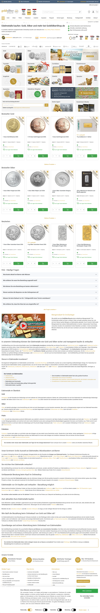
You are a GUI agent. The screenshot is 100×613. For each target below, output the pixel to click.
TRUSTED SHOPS (27, 351)
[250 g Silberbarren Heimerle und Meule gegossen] (87, 179)
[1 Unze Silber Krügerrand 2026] (13, 179)
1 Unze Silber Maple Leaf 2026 (36, 190)
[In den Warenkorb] (18, 155)
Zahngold (23, 470)
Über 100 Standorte (25, 1)
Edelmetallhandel (24, 349)
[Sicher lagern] (62, 105)
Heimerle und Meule (18, 460)
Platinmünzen (7, 425)
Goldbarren (18, 366)
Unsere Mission (56, 574)
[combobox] (60, 11)
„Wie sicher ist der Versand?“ (18, 536)
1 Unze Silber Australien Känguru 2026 (61, 191)
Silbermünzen (25, 366)
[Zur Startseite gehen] (10, 11)
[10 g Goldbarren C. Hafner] (87, 125)
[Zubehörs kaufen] (62, 80)
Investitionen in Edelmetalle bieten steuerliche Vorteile (66, 381)
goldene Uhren (31, 470)
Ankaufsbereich (65, 470)
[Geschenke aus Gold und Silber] (38, 67)
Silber (48, 29)
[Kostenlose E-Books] (87, 105)
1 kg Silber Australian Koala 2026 (37, 244)
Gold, (14, 107)
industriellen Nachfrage (25, 409)
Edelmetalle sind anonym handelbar (62, 377)
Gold (45, 29)
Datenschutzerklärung (57, 583)
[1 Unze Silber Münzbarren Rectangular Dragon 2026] (62, 233)
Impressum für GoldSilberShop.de (60, 578)
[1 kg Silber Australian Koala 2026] (38, 233)
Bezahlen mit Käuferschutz (44, 1)
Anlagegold (5, 397)
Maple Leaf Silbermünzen (75, 456)
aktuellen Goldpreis (16, 509)
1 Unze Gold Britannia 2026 (10, 137)
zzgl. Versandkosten (10, 146)
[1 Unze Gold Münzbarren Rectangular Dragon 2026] (87, 233)
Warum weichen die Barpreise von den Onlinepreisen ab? (21, 292)
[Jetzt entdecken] (74, 54)
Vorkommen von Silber (57, 409)
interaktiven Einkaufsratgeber (66, 480)
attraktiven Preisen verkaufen (78, 468)
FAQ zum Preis (6, 576)
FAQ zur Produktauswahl (8, 584)
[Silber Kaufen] (38, 54)
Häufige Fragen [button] (6, 569)
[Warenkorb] (97, 11)
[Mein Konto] (93, 11)
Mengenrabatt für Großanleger (63, 315)
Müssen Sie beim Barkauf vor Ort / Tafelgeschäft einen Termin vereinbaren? (26, 298)
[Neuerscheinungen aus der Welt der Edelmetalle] (13, 93)
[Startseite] (3, 18)
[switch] (45, 610)
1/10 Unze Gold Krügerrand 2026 (37, 137)
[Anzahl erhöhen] (10, 155)
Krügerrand (7, 456)
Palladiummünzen (13, 458)
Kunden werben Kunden (33, 582)
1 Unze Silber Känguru (58, 456)
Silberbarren (33, 366)
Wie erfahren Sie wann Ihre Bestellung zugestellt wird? (20, 280)
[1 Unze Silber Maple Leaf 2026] (38, 179)
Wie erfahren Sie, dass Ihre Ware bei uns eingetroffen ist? (21, 304)
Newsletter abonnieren (83, 581)
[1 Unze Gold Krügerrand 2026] (62, 125)
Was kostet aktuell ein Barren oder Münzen (16, 274)
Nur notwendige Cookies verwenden (87, 596)
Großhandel (30, 584)
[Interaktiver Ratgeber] (38, 93)
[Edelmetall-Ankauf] (38, 80)
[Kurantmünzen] (87, 67)
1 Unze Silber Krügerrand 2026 (11, 190)
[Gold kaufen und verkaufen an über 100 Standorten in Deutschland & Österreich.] (74, 93)
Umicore (8, 460)
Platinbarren (87, 423)
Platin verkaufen (57, 423)
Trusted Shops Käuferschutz (30, 521)
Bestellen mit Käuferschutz (34, 578)
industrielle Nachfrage (41, 363)
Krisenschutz (9, 375)
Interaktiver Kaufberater (33, 580)
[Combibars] (62, 67)
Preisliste (53, 504)
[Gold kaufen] (13, 54)
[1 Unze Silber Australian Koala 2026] (13, 233)
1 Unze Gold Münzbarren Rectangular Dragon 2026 (84, 245)
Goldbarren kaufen (92, 345)
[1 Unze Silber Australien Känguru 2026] (62, 179)
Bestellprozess (6, 574)
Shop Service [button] (30, 569)
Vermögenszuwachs (11, 379)
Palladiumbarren (8, 437)
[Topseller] (13, 67)
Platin (52, 29)
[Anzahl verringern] (4, 155)
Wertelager (67, 542)
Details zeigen (83, 610)
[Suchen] (80, 11)
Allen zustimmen (87, 590)
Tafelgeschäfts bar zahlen (52, 490)
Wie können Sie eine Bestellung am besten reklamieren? (20, 286)
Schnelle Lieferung (7, 1)
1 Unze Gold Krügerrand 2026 (60, 137)
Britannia (15, 456)
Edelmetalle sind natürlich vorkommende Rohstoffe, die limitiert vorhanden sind (74, 379)
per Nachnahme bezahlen (61, 519)
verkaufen (21, 490)
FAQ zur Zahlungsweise (8, 578)
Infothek (69, 442)
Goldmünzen (11, 366)
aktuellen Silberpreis (32, 509)
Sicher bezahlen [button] (81, 586)
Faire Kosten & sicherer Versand (10, 572)
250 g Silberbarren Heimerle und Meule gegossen (86, 191)
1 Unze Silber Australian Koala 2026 (13, 244)
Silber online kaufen (77, 534)
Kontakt (54, 576)
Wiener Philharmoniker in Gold (31, 456)
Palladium (57, 29)
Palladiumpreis (88, 433)
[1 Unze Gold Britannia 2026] (13, 125)
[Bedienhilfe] (89, 11)
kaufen (12, 490)
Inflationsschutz (26, 107)
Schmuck (18, 470)
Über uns (54, 572)
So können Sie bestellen (33, 572)
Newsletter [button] (80, 569)
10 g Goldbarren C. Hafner (84, 137)
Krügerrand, (19, 107)
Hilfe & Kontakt (93, 5)
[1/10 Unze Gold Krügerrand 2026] (38, 125)
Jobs (53, 585)
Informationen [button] (56, 569)
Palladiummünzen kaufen (22, 437)
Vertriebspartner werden (58, 580)
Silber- (50, 458)
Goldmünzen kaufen (73, 345)
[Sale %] (13, 80)
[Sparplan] (87, 80)
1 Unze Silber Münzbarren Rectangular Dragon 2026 (59, 245)
